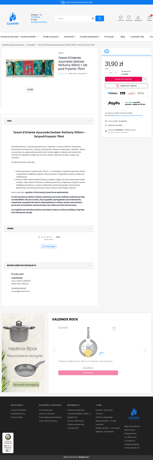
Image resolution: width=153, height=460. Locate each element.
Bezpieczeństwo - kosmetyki (108, 428)
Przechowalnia (17, 417)
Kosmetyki (31, 45)
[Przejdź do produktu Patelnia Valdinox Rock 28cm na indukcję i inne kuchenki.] (88, 342)
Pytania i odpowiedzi (104, 417)
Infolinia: (36, 16)
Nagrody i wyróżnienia (105, 431)
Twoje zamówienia (18, 410)
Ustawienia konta (18, 413)
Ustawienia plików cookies (78, 413)
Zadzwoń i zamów (128, 85)
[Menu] (12, 434)
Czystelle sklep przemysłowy (13, 45)
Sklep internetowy (76, 457)
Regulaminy (72, 417)
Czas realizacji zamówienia (50, 417)
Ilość (107, 68)
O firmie (99, 413)
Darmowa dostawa (47, 413)
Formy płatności (46, 410)
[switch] (8, 450)
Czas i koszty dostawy (48, 421)
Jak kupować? (73, 428)
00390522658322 (18, 288)
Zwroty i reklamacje (75, 421)
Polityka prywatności (75, 410)
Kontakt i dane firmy (104, 410)
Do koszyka (88, 373)
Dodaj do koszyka (123, 79)
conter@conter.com (20, 291)
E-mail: (39, 20)
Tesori (60, 53)
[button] (99, 18)
